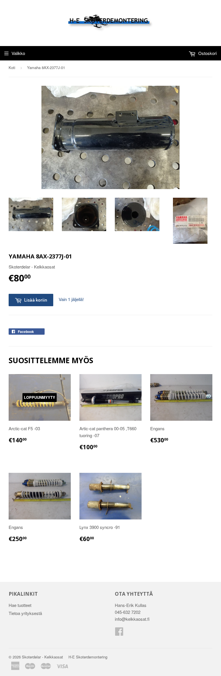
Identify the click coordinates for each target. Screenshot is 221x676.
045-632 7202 (127, 612)
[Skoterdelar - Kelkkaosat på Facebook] (119, 633)
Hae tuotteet (20, 605)
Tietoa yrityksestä (25, 613)
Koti (12, 67)
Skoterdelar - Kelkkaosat (42, 657)
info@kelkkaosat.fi (132, 619)
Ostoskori (207, 53)
